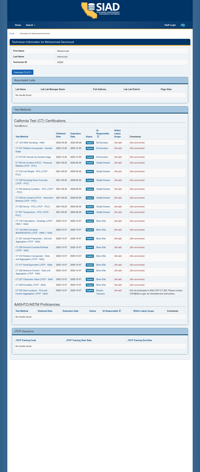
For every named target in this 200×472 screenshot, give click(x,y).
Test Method (22, 136)
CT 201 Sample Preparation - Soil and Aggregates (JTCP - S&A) (34, 240)
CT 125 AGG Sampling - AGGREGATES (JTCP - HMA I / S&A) (34, 231)
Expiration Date (75, 135)
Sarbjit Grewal (103, 162)
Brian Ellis (101, 220)
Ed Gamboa (102, 142)
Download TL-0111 (22, 72)
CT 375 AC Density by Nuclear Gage (33, 156)
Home (18, 25)
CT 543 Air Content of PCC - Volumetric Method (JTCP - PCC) (34, 199)
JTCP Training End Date (140, 340)
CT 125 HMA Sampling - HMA (30, 142)
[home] (183, 25)
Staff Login (170, 25)
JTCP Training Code (26, 340)
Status (89, 136)
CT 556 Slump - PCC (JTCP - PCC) (33, 206)
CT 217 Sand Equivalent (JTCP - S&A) (34, 264)
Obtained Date (60, 135)
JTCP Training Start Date (79, 340)
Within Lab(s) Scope (117, 133)
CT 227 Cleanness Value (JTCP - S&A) (34, 279)
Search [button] (30, 25)
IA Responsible (102, 132)
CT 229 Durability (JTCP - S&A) (31, 284)
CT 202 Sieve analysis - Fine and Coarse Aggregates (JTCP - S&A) (32, 292)
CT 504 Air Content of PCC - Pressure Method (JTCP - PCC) (34, 164)
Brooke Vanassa (100, 292)
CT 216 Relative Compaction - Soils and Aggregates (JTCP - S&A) (33, 257)
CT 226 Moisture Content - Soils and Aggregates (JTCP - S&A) (33, 272)
